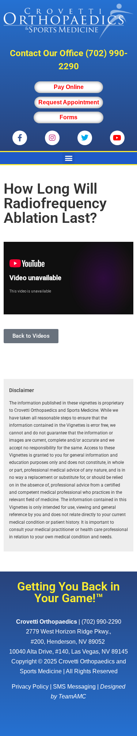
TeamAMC (72, 696)
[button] (68, 158)
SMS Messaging (74, 686)
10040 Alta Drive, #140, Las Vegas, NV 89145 (68, 651)
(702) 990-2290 (101, 622)
